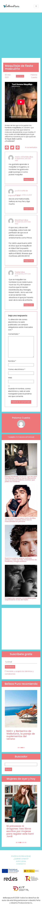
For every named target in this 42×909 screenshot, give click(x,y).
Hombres (20, 76)
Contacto (21, 864)
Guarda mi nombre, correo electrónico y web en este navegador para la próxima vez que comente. (19, 392)
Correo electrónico (16, 369)
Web (10, 377)
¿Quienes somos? (21, 859)
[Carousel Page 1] (18, 747)
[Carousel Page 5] (23, 842)
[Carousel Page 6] (25, 842)
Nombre (12, 361)
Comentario (14, 334)
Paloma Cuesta (34, 76)
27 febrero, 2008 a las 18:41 (23, 195)
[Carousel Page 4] (23, 747)
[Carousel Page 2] (20, 747)
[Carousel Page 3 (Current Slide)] (22, 747)
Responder (28, 179)
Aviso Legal (21, 861)
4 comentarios (31, 147)
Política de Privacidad (21, 856)
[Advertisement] (21, 34)
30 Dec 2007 (8, 76)
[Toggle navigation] (36, 6)
